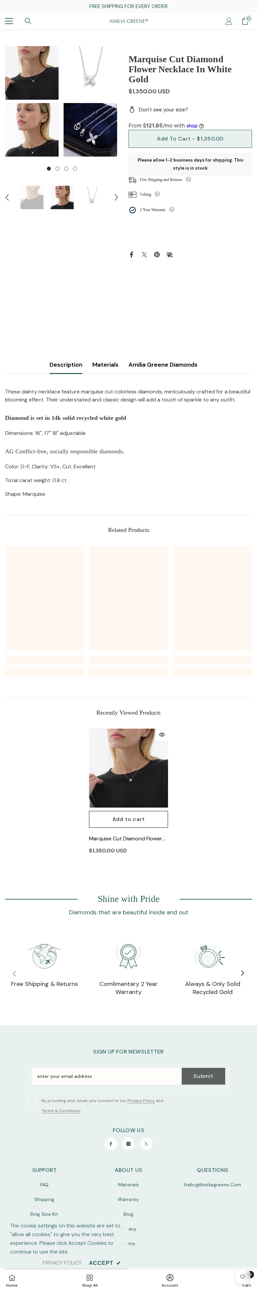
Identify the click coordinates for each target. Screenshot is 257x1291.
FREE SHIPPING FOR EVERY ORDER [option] (128, 6)
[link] (44, 660)
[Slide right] (242, 973)
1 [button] (49, 169)
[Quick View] (162, 735)
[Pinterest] (157, 254)
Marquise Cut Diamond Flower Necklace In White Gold (125, 839)
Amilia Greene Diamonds (162, 365)
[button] (7, 197)
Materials (105, 365)
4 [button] (75, 169)
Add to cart (128, 819)
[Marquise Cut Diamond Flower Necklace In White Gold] (128, 768)
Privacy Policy (141, 1100)
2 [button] (58, 169)
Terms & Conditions (61, 1110)
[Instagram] (128, 1143)
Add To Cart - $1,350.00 (190, 138)
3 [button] (66, 169)
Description (66, 365)
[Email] (170, 254)
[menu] (9, 21)
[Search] (28, 21)
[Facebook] (131, 254)
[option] (32, 101)
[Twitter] (144, 254)
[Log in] (229, 21)
